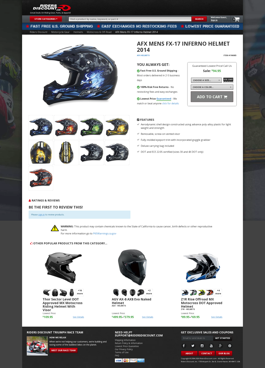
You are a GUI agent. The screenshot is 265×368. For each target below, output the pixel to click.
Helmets (78, 32)
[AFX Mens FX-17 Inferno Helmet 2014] (79, 76)
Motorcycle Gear (60, 32)
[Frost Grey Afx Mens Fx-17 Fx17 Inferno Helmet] (117, 153)
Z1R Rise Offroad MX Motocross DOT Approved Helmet (201, 302)
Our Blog (224, 353)
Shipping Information (125, 340)
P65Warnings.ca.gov (104, 233)
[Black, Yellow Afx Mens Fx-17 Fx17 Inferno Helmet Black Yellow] (117, 127)
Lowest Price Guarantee (127, 346)
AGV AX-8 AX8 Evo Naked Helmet (131, 301)
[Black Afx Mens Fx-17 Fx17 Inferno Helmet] (91, 153)
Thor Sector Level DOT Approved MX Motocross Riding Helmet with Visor (63, 304)
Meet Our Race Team (63, 350)
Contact (206, 353)
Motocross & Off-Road (99, 32)
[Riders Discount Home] (52, 8)
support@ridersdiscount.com (139, 335)
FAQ (117, 355)
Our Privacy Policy (124, 349)
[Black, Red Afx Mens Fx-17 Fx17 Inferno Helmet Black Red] (66, 127)
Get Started (222, 338)
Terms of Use (122, 352)
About (189, 353)
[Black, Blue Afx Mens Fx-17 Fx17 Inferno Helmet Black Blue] (41, 127)
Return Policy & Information (129, 343)
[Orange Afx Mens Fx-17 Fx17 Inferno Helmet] (41, 178)
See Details (78, 316)
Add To (210, 96)
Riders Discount (38, 32)
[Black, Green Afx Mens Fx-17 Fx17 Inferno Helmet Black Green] (91, 127)
